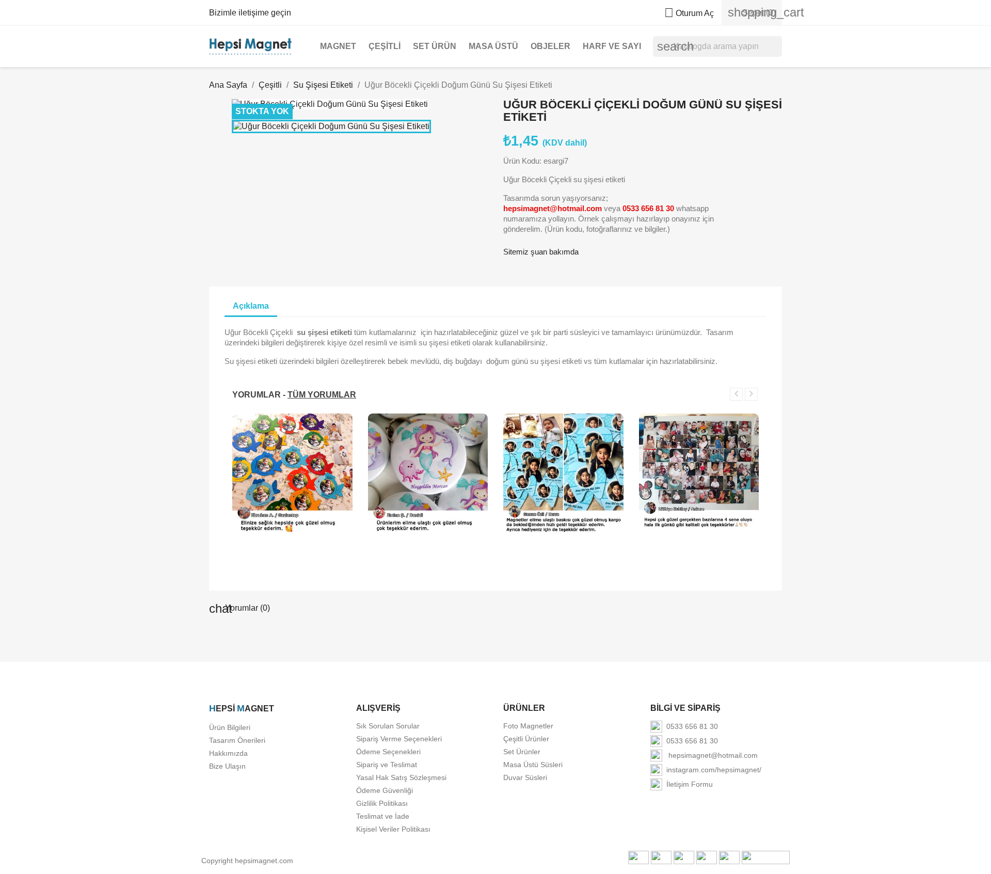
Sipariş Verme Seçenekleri (399, 739)
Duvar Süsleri (525, 777)
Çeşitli (385, 46)
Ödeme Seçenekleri (388, 752)
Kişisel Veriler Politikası (393, 829)
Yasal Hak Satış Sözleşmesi (401, 777)
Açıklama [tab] (251, 305)
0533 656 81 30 (690, 726)
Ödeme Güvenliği (384, 790)
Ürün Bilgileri (229, 727)
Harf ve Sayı (612, 46)
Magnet (338, 46)
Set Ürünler (521, 752)
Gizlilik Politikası (382, 803)
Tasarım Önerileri (237, 740)
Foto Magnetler (528, 726)
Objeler (550, 46)
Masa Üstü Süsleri (533, 764)
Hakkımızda (228, 753)
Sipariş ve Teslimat (386, 764)
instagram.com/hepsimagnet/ (711, 770)
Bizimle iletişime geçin (250, 12)
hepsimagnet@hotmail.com (710, 755)
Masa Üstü (493, 46)
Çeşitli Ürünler (526, 739)
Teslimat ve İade (382, 816)
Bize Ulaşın (227, 766)
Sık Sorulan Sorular (388, 726)
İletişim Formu (687, 784)
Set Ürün (434, 46)
